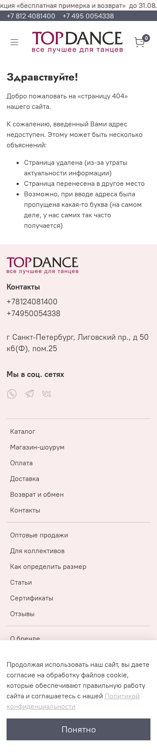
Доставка (24, 478)
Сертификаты (31, 597)
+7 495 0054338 (88, 15)
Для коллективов (37, 550)
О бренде (25, 638)
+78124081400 (32, 302)
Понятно (78, 729)
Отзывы (22, 613)
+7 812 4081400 (32, 15)
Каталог (22, 431)
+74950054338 (34, 313)
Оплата (21, 462)
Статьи (21, 582)
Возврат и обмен (37, 494)
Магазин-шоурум (37, 447)
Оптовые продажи (39, 534)
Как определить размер (48, 566)
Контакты (25, 509)
